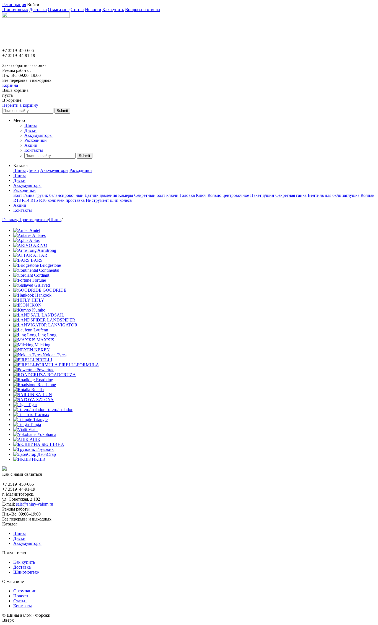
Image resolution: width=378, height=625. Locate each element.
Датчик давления (101, 195)
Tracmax (41, 414)
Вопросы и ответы (142, 9)
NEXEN (42, 349)
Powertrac (45, 369)
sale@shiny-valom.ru (34, 504)
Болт (17, 195)
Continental (49, 270)
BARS (37, 260)
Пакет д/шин (262, 195)
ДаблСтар (46, 454)
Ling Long (47, 335)
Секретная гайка (291, 195)
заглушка (351, 195)
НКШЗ (38, 459)
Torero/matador (59, 409)
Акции (30, 145)
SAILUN (43, 394)
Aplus (34, 240)
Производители (33, 219)
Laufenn (40, 330)
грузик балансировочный (59, 195)
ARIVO (40, 245)
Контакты (33, 150)
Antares (39, 235)
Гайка (28, 195)
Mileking (42, 344)
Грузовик (45, 449)
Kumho (38, 310)
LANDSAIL (53, 315)
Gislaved (42, 285)
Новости (93, 9)
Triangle (40, 419)
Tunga (35, 424)
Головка (187, 195)
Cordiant (41, 275)
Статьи (77, 9)
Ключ (201, 195)
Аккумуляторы (38, 135)
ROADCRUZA (61, 374)
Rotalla (37, 389)
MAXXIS (45, 340)
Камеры (125, 195)
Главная (9, 219)
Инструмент (97, 200)
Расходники (35, 140)
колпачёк (57, 200)
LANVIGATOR (62, 325)
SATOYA (45, 399)
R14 (25, 200)
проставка (75, 200)
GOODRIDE (54, 290)
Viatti (33, 429)
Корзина (10, 85)
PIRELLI (43, 359)
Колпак (367, 195)
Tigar (32, 404)
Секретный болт (149, 195)
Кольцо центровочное (228, 195)
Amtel (34, 230)
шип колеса (121, 200)
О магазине (58, 9)
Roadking (44, 379)
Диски (30, 130)
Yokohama (46, 434)
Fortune (39, 280)
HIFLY (38, 300)
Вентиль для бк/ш (324, 195)
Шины (30, 125)
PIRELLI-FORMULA (79, 364)
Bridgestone (50, 265)
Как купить (113, 9)
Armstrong (46, 250)
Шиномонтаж (15, 9)
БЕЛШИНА (53, 444)
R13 (17, 200)
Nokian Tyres (54, 354)
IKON (36, 305)
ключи (172, 195)
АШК (35, 439)
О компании (25, 591)
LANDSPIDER (61, 320)
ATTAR (40, 255)
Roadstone (46, 384)
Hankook (43, 295)
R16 (42, 200)
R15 (34, 200)
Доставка (38, 9)
